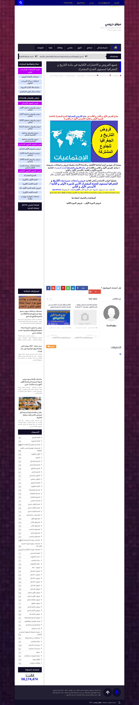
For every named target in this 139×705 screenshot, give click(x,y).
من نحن (91, 3)
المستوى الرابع (35, 533)
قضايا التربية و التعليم (33, 625)
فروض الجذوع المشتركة (56, 75)
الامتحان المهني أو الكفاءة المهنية (29, 445)
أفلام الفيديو (36, 437)
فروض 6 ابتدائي (35, 582)
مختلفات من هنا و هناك (32, 638)
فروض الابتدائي (35, 585)
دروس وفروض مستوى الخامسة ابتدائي (30, 134)
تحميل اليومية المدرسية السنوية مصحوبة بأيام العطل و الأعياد (96, 56)
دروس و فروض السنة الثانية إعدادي (30, 154)
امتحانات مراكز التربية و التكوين (30, 82)
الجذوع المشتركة (30, 175)
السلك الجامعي (35, 501)
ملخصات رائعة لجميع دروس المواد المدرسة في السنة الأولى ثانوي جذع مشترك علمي (31, 382)
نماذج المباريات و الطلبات (32, 656)
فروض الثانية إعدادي (33, 610)
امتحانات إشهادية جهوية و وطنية (30, 198)
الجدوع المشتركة (70, 75)
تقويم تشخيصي (35, 553)
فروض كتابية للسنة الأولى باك (30, 188)
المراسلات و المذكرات (33, 515)
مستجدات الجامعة (34, 649)
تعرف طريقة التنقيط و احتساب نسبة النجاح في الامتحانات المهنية (45, 56)
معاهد (38, 652)
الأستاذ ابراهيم (92, 327)
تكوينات (40, 47)
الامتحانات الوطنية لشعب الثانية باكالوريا (31, 449)
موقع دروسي (113, 24)
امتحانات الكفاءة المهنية (30, 77)
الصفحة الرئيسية (91, 75)
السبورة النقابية (35, 497)
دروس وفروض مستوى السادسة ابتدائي (30, 140)
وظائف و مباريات (35, 663)
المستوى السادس (34, 536)
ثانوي (80, 47)
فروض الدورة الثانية (74, 203)
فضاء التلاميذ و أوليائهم (32, 621)
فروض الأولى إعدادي (33, 596)
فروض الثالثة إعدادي (33, 600)
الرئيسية (116, 3)
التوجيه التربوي (35, 483)
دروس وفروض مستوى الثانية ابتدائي (30, 115)
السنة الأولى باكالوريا (30, 179)
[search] (20, 3)
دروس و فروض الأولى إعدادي (30, 149)
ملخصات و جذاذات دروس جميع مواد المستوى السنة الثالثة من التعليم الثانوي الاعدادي (31, 314)
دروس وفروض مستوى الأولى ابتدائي (30, 109)
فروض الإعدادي (35, 589)
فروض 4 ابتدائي (35, 575)
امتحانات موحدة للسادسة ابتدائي (30, 540)
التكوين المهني (35, 479)
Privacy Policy (68, 3)
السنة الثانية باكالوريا (30, 184)
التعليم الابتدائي (35, 461)
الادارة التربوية (35, 441)
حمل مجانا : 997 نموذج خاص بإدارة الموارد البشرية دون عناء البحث (31, 348)
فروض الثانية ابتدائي (34, 607)
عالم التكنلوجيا (35, 564)
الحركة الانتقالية (35, 493)
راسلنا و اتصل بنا (114, 6)
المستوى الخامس (34, 529)
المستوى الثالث (35, 522)
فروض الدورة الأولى (93, 203)
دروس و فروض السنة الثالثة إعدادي (30, 160)
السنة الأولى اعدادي (34, 504)
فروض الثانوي (35, 603)
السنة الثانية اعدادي (34, 511)
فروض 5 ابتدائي (35, 578)
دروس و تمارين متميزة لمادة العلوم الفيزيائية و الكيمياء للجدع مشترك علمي (30, 330)
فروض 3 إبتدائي (35, 571)
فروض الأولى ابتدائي (34, 593)
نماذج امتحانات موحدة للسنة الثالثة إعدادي (30, 167)
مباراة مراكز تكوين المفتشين (30, 91)
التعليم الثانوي (81, 75)
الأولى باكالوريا (35, 454)
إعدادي (89, 47)
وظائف (59, 47)
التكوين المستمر (34, 476)
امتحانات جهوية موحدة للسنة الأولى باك (31, 545)
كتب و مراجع (36, 628)
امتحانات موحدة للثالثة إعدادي (30, 550)
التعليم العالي (36, 472)
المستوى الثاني (35, 526)
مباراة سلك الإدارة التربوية (30, 87)
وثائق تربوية (36, 659)
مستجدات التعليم (34, 645)
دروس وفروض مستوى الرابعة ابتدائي (30, 128)
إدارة (50, 47)
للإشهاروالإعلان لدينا (104, 3)
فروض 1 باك (36, 567)
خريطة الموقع (81, 3)
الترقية (38, 458)
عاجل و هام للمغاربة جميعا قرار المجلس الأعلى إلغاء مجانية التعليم (31, 415)
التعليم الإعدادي (35, 465)
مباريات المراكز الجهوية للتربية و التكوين (30, 633)
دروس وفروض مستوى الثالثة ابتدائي (30, 121)
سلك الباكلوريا (35, 557)
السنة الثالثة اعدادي (34, 508)
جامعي (70, 47)
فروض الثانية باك (34, 614)
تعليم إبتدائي (102, 47)
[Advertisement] (57, 26)
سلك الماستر (35, 560)
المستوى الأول (35, 519)
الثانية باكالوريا (35, 486)
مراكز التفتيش (35, 641)
